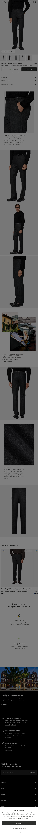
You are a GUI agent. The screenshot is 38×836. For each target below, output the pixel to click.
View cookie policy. (23, 818)
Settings (19, 833)
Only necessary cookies (19, 828)
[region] (19, 821)
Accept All (19, 823)
